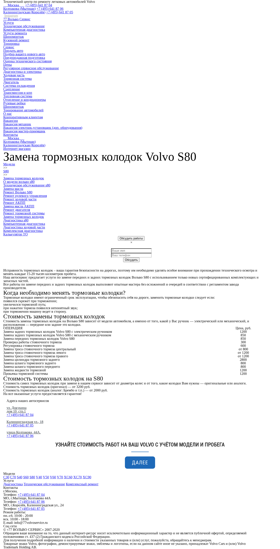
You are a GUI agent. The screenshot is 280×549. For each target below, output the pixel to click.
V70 (60, 477)
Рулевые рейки (14, 103)
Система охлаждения (19, 86)
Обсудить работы (131, 238)
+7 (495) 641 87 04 (38, 5)
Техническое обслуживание (24, 26)
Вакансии (10, 121)
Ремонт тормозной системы (24, 213)
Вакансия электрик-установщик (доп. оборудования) (42, 128)
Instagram (11, 16)
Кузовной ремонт (16, 40)
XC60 (68, 477)
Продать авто (13, 51)
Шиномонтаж (13, 37)
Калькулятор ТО (15, 234)
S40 (19, 477)
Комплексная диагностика (23, 231)
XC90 (87, 477)
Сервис (8, 47)
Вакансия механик (17, 124)
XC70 (77, 477)
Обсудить (131, 259)
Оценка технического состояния (27, 61)
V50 (46, 477)
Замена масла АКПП (18, 206)
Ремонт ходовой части (20, 199)
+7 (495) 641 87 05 (59, 12)
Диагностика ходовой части (24, 227)
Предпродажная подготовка (24, 58)
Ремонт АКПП (14, 203)
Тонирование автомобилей (23, 110)
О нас (7, 114)
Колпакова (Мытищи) (19, 9)
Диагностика (13, 484)
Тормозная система (17, 79)
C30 (6, 477)
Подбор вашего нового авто (24, 54)
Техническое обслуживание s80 (26, 185)
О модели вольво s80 (19, 182)
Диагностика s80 (15, 220)
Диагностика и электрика (22, 72)
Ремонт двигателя (16, 210)
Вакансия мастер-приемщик (24, 131)
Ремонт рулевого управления (25, 196)
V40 (39, 477)
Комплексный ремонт (82, 484)
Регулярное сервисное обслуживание (31, 68)
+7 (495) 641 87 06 (50, 9)
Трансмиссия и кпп (17, 93)
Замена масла (13, 189)
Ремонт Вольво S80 (17, 192)
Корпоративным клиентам (23, 117)
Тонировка (11, 44)
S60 (26, 477)
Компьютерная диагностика (24, 30)
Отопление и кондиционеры (24, 100)
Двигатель (11, 82)
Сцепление (11, 89)
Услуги (8, 23)
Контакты (10, 135)
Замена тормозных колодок (23, 217)
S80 (32, 477)
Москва (13, 5)
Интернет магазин (17, 149)
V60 (53, 477)
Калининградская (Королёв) (24, 12)
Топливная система (17, 96)
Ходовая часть (13, 75)
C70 (13, 477)
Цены (7, 65)
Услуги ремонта (15, 33)
